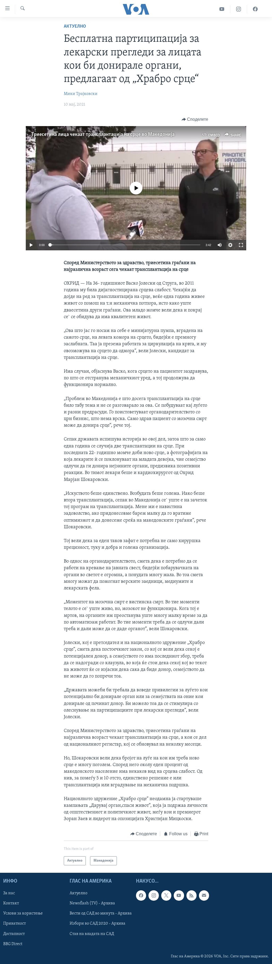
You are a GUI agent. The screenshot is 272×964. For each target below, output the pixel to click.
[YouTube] (222, 9)
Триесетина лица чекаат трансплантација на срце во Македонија (103, 134)
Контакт (11, 903)
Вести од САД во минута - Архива (101, 913)
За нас (9, 893)
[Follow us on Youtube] (179, 895)
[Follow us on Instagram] (153, 895)
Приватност (14, 923)
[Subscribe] (204, 895)
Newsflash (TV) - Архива (92, 903)
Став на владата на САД (92, 934)
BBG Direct (12, 944)
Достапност (14, 934)
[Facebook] (255, 9)
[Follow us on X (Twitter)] (166, 895)
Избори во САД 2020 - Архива (97, 923)
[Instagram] (238, 9)
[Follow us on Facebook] (141, 895)
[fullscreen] (241, 245)
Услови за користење (23, 913)
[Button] (195, 119)
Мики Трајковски (80, 94)
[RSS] (191, 895)
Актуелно (75, 26)
